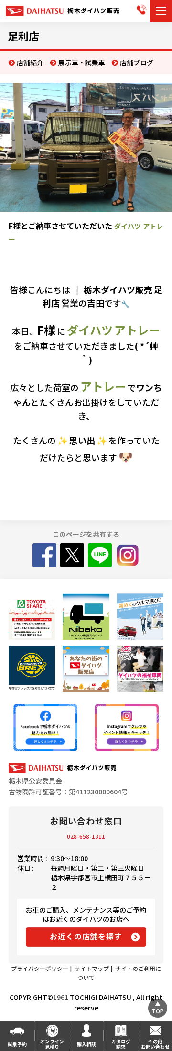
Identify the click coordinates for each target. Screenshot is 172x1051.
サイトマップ (92, 968)
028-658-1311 (86, 836)
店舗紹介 (30, 62)
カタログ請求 (120, 1044)
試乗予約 (17, 1044)
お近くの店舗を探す (86, 936)
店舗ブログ (136, 62)
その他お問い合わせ (155, 1044)
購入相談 (86, 1044)
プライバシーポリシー (39, 968)
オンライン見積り (52, 1044)
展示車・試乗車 (81, 62)
